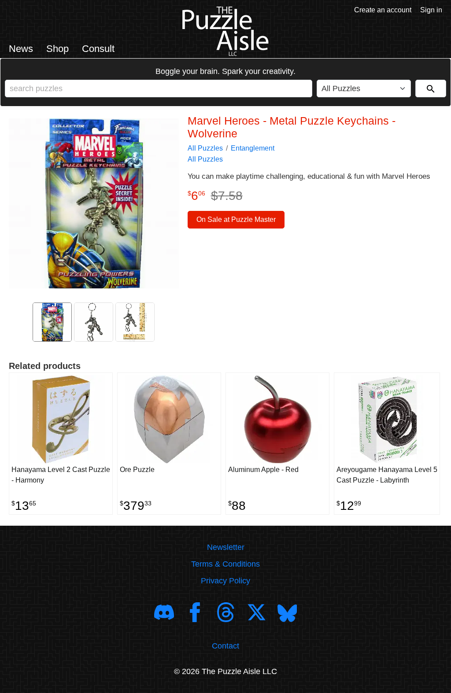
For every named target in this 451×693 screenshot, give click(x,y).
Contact (225, 645)
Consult (98, 48)
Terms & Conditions (225, 564)
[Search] (430, 88)
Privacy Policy (225, 580)
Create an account (382, 10)
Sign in (431, 10)
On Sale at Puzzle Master (236, 219)
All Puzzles (205, 148)
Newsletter (225, 547)
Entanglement (252, 148)
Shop (57, 48)
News (21, 48)
